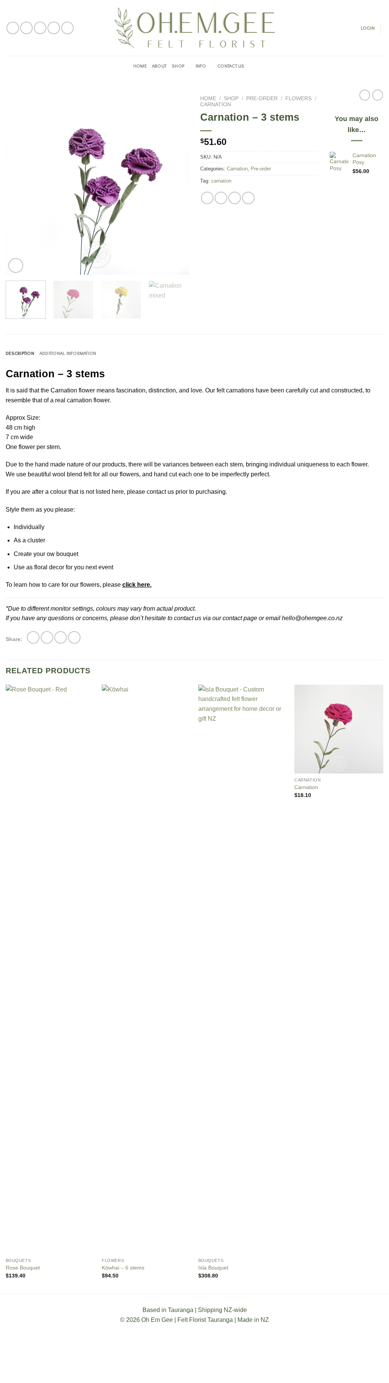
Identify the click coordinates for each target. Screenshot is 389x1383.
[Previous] (19, 183)
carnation (221, 181)
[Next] (175, 183)
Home (140, 66)
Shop (178, 66)
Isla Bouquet (213, 1268)
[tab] (20, 353)
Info (201, 66)
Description (20, 353)
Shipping (195, 1370)
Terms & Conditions (152, 1370)
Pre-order (262, 98)
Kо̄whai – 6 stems (123, 1268)
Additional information (68, 353)
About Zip (251, 1370)
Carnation (215, 104)
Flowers (298, 98)
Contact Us (231, 66)
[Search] (253, 66)
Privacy (223, 1370)
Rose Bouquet (23, 1268)
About (159, 66)
